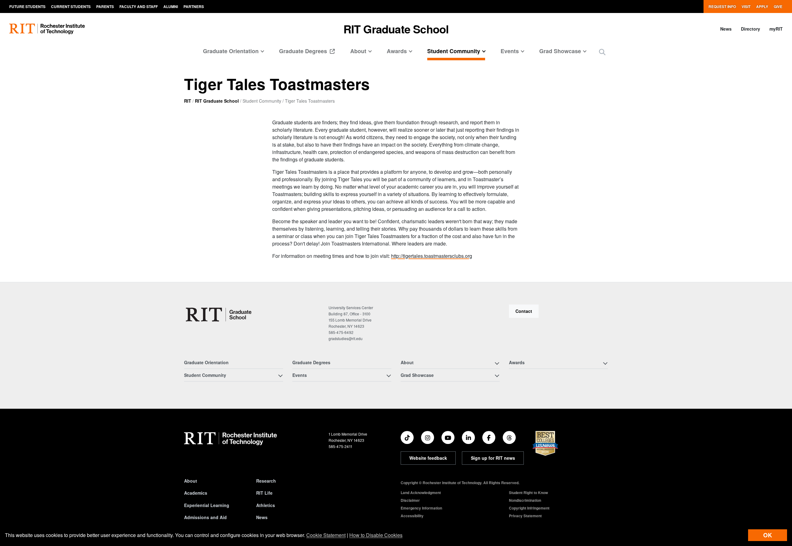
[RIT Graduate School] (219, 315)
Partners (193, 6)
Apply (762, 6)
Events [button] (510, 51)
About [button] (358, 51)
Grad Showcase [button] (560, 51)
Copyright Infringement (529, 508)
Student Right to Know (528, 492)
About (190, 481)
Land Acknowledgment (421, 492)
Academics (195, 493)
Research (266, 481)
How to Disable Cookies (375, 535)
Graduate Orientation (206, 362)
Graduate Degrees (304, 51)
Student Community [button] (453, 51)
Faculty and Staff (138, 6)
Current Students (71, 6)
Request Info (722, 6)
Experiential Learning (206, 505)
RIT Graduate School (396, 29)
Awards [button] (397, 51)
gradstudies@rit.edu (346, 338)
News (726, 29)
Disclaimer (410, 500)
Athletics (265, 505)
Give (778, 6)
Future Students (27, 6)
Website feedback (428, 458)
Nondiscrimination (525, 500)
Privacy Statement (525, 515)
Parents (105, 6)
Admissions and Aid (205, 517)
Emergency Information (421, 508)
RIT (187, 101)
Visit (746, 6)
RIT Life (264, 493)
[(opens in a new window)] (407, 437)
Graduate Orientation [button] (231, 51)
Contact (523, 311)
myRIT (776, 29)
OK (767, 535)
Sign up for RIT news (493, 458)
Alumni (170, 6)
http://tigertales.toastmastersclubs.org (431, 255)
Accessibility (412, 515)
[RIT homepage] (47, 28)
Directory (750, 29)
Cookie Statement (326, 535)
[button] (602, 52)
